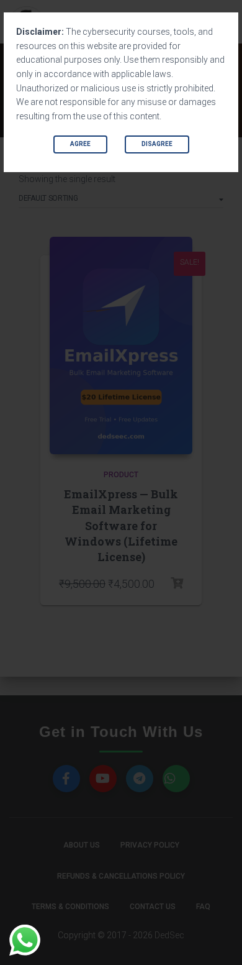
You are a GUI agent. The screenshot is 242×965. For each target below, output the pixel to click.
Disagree (157, 143)
